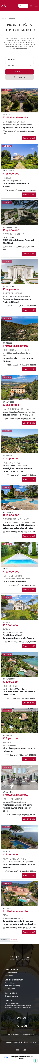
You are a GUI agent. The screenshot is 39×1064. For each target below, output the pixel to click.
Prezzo (11, 66)
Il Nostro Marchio (11, 996)
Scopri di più (29, 138)
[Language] (31, 5)
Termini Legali (10, 983)
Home (4, 18)
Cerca (17, 72)
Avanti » (14, 940)
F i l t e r (21, 77)
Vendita (12, 18)
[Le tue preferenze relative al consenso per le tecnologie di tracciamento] (35, 1060)
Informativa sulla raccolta (12, 1062)
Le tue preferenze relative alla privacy (21, 1057)
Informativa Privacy (12, 986)
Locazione (9, 975)
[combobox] (21, 59)
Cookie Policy (10, 988)
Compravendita (11, 972)
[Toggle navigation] (36, 5)
